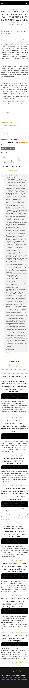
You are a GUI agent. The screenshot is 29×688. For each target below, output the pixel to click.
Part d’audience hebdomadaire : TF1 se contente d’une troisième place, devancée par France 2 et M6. (14, 426)
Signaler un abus (17, 677)
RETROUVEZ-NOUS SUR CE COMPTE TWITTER (12, 118)
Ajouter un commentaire (14, 170)
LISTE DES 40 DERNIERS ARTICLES (9, 125)
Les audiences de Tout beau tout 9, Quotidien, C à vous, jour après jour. (14, 638)
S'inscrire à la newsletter (8, 148)
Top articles (4, 677)
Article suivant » (23, 134)
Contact (10, 677)
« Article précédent (6, 134)
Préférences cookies (22, 679)
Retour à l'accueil (14, 136)
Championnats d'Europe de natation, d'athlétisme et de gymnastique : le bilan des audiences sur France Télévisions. (14, 386)
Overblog (18, 671)
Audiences (14, 9)
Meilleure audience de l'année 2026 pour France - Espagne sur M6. (14, 461)
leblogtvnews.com (22, 160)
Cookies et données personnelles (9, 679)
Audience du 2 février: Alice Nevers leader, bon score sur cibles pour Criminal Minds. (14, 15)
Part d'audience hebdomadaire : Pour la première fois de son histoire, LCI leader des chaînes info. (14, 531)
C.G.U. (24, 677)
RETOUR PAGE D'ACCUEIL (7, 122)
